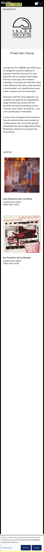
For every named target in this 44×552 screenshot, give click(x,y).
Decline (26, 548)
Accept (36, 548)
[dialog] (22, 543)
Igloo (6, 3)
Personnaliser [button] (7, 548)
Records (13, 4)
